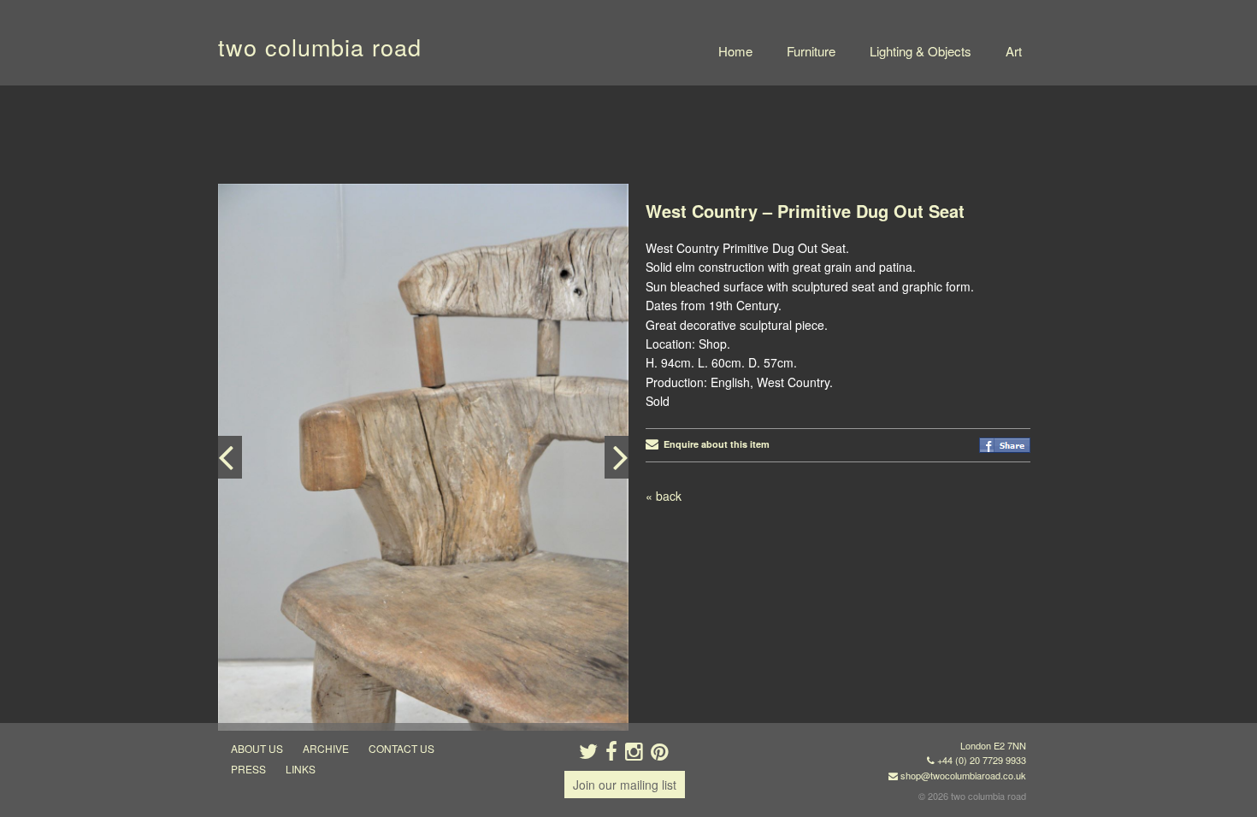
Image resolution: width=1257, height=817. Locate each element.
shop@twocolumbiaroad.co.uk (963, 775)
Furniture (811, 51)
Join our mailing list (624, 784)
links (301, 768)
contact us (401, 748)
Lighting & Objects (920, 51)
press (248, 768)
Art (1014, 51)
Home (735, 51)
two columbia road (320, 46)
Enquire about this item (714, 444)
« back (664, 495)
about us (257, 748)
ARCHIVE (326, 748)
